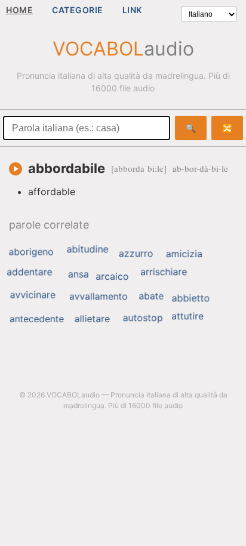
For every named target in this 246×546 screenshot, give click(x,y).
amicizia (184, 254)
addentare (29, 272)
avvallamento (98, 296)
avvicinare (33, 295)
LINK (132, 10)
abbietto (191, 298)
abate (151, 295)
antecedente (37, 318)
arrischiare (163, 271)
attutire (187, 316)
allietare (92, 319)
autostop (143, 317)
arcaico (112, 276)
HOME (19, 10)
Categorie (77, 10)
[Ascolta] (15, 168)
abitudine (88, 249)
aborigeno (30, 252)
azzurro (136, 254)
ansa (78, 274)
